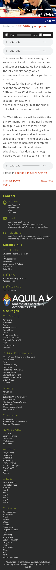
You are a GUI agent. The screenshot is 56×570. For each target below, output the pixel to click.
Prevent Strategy (9, 463)
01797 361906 (30, 239)
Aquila (5, 325)
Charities (6, 382)
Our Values (7, 367)
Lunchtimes (7, 458)
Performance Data (10, 335)
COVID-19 (7, 433)
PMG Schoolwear (9, 259)
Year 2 (5, 492)
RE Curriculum (8, 359)
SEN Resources (8, 409)
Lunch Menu (8, 330)
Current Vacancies (10, 290)
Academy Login (9, 281)
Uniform (6, 347)
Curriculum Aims (9, 512)
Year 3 (5, 495)
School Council (8, 404)
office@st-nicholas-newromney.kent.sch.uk (25, 224)
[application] (28, 35)
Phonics (6, 519)
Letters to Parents (10, 436)
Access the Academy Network (14, 278)
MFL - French (8, 547)
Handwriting (8, 527)
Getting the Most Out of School (15, 397)
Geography (7, 542)
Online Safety (8, 455)
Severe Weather (9, 345)
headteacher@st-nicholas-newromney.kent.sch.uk (28, 227)
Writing (6, 522)
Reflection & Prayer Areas (13, 370)
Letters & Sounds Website (13, 264)
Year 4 (5, 497)
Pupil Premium (9, 399)
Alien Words (7, 266)
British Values (8, 380)
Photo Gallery (8, 441)
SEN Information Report (12, 407)
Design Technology (10, 540)
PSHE (5, 555)
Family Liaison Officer (11, 465)
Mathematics (8, 514)
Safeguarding (8, 452)
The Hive (6, 487)
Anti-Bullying (8, 460)
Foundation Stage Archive (31, 173)
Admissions (7, 320)
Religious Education (10, 529)
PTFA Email (7, 261)
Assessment (7, 392)
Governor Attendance (11, 424)
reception (40, 26)
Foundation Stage (10, 485)
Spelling (6, 524)
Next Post (47, 180)
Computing (7, 535)
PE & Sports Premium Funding (15, 402)
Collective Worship (10, 364)
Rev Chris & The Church (12, 377)
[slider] (47, 34)
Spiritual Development (12, 375)
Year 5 (5, 500)
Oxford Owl (7, 269)
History (6, 545)
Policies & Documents (11, 337)
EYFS (5, 394)
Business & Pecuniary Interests (15, 421)
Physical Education (10, 557)
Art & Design (8, 537)
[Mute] (40, 35)
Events (5, 362)
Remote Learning (9, 482)
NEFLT (5, 470)
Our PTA (6, 332)
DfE (4, 256)
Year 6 (5, 502)
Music (5, 550)
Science (6, 532)
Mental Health (8, 468)
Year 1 (5, 490)
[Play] (6, 35)
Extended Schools (10, 327)
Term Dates (7, 443)
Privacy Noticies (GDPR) (12, 340)
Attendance (7, 322)
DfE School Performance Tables (15, 254)
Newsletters (7, 438)
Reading (6, 517)
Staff (5, 342)
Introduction (8, 419)
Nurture (6, 473)
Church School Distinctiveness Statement (19, 357)
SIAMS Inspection (9, 372)
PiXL (4, 552)
